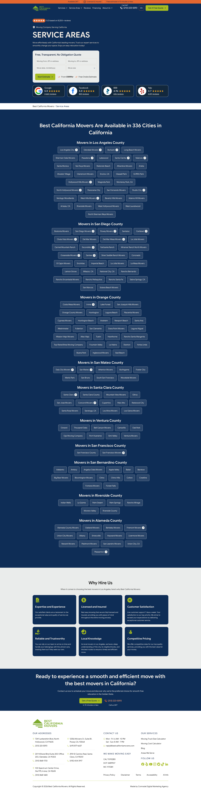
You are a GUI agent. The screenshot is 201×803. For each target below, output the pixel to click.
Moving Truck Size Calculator (153, 739)
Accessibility (152, 775)
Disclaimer (125, 775)
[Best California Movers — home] (41, 8)
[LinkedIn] (166, 764)
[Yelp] (147, 764)
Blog (143, 748)
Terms (138, 775)
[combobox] (50, 61)
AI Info (165, 775)
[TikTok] (162, 764)
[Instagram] (155, 764)
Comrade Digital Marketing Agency (153, 786)
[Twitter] (158, 764)
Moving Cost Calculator (151, 743)
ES (141, 8)
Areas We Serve (147, 753)
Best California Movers (43, 106)
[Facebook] (143, 764)
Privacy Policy (109, 775)
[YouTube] (151, 764)
